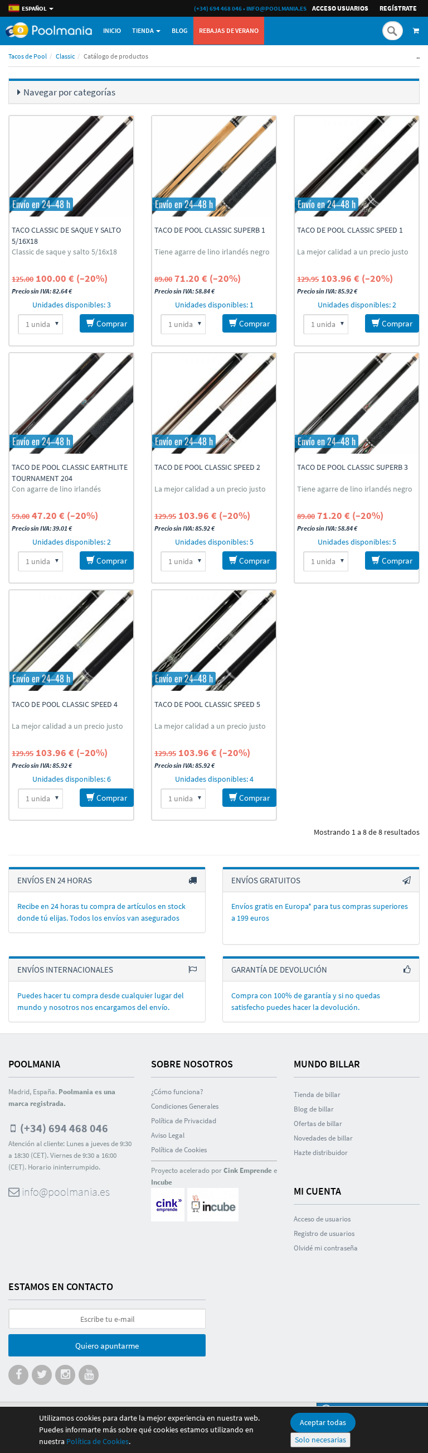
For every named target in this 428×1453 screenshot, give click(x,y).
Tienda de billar (317, 1094)
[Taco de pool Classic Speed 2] (214, 403)
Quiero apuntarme (107, 1345)
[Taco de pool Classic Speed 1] (357, 166)
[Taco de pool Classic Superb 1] (214, 166)
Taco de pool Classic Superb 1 (209, 230)
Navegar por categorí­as (69, 92)
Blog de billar (314, 1109)
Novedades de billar (323, 1138)
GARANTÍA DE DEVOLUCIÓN (279, 969)
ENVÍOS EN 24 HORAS (54, 880)
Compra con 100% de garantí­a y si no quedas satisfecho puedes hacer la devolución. (305, 1001)
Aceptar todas (323, 1422)
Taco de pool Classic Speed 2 (207, 467)
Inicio (112, 30)
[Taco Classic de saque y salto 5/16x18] (71, 166)
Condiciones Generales (184, 1106)
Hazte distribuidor (321, 1152)
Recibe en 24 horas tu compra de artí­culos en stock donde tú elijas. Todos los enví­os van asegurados (101, 912)
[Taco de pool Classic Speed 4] (71, 640)
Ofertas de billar (318, 1123)
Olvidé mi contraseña (326, 1248)
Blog (180, 30)
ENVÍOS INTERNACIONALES (65, 969)
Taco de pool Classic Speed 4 (65, 704)
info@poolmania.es (276, 8)
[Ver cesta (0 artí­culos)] (417, 31)
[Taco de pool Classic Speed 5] (214, 640)
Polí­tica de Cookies (179, 1149)
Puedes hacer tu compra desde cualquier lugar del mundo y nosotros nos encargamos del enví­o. (100, 1001)
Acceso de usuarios (322, 1219)
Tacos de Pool (27, 56)
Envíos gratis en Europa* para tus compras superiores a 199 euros (319, 912)
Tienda (143, 30)
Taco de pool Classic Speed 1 (350, 230)
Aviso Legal (167, 1135)
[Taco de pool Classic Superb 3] (357, 403)
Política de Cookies (97, 1441)
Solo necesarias (320, 1440)
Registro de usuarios (324, 1233)
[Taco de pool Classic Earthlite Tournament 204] (71, 403)
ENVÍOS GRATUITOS (265, 880)
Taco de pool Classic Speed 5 (207, 704)
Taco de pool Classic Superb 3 (352, 467)
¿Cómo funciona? (177, 1091)
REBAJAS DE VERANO (229, 30)
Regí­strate (398, 8)
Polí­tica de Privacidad (183, 1120)
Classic (65, 56)
